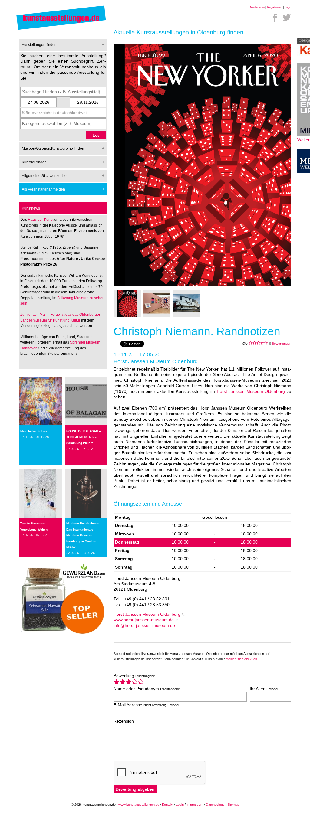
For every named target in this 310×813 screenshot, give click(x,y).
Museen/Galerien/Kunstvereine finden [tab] (53, 148)
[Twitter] (286, 17)
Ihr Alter (264, 689)
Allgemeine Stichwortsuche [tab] (44, 176)
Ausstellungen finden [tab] (39, 45)
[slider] (129, 681)
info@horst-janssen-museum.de (144, 625)
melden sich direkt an (241, 659)
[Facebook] (274, 17)
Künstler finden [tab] (34, 162)
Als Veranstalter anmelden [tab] (43, 189)
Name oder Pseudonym (147, 689)
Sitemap (233, 804)
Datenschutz (215, 804)
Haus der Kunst (41, 219)
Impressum (194, 804)
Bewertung (134, 676)
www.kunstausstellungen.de (138, 804)
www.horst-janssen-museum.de (144, 620)
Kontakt (167, 804)
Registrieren (274, 7)
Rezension (124, 721)
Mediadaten (257, 7)
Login (288, 7)
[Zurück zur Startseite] (61, 29)
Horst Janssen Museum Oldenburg (251, 391)
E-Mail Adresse (146, 705)
